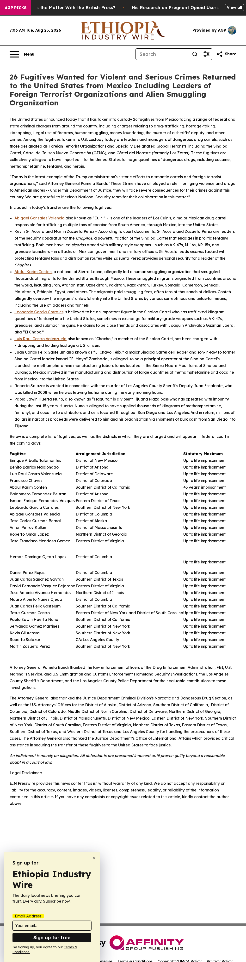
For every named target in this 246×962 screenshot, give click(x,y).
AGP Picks (15, 7)
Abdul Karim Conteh (33, 271)
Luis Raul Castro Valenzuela (40, 338)
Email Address (28, 916)
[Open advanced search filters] (206, 54)
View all (234, 7)
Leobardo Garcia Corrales (38, 311)
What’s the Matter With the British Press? (69, 7)
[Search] (195, 54)
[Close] (94, 858)
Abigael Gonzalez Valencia (39, 218)
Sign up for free (51, 937)
